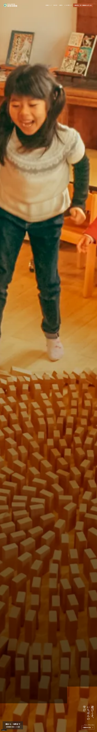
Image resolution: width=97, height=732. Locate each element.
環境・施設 (44, 14)
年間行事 (54, 11)
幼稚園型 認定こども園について (48, 8)
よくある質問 (68, 11)
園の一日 (54, 8)
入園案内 (61, 8)
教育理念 (44, 11)
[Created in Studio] (4, 730)
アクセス (61, 11)
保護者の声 (67, 8)
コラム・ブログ (55, 14)
